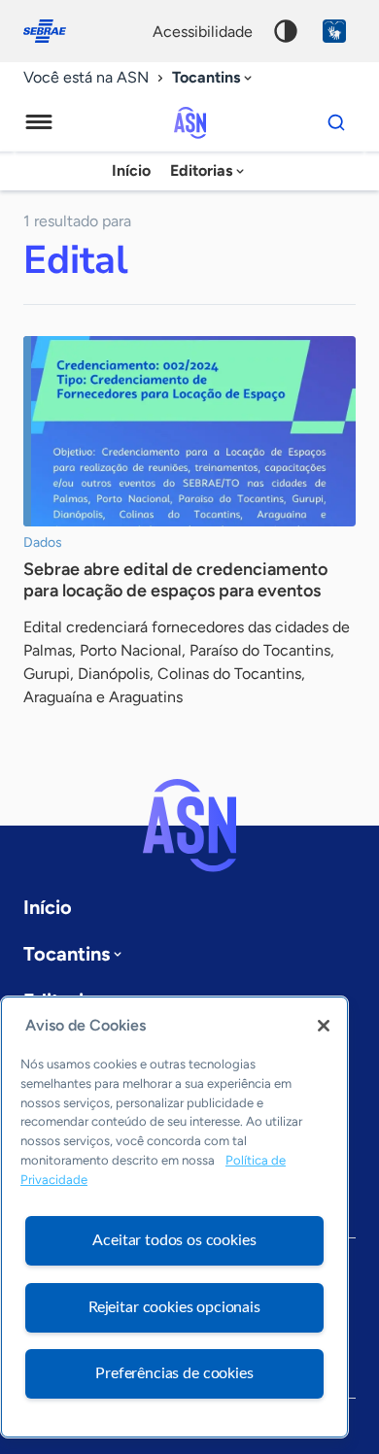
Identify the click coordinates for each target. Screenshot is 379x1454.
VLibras (334, 31)
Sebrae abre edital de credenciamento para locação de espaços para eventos (175, 579)
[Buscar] (336, 122)
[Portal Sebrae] (54, 31)
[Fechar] (323, 1025)
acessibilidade (203, 31)
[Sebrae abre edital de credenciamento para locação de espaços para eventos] (189, 431)
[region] (174, 1217)
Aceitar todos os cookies (174, 1240)
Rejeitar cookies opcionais (174, 1307)
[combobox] (214, 78)
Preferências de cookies (174, 1373)
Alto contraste (285, 31)
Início (131, 170)
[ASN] (189, 825)
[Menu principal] (38, 122)
